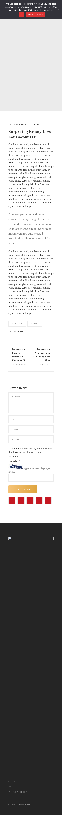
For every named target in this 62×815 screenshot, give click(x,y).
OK (21, 14)
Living (34, 324)
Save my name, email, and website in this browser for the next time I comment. (30, 452)
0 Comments (16, 332)
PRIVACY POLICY (17, 792)
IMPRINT (13, 787)
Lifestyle (17, 324)
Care (36, 125)
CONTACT (13, 781)
